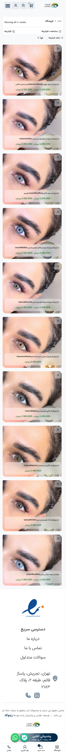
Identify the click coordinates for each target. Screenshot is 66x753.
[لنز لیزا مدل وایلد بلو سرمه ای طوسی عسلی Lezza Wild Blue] (33, 232)
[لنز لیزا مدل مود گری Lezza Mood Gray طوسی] (33, 178)
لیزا (41, 38)
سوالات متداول (33, 657)
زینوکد (8, 715)
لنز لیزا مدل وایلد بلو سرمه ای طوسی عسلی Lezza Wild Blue (37, 247)
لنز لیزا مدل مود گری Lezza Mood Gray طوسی (41, 193)
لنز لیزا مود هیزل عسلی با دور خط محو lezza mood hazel (38, 356)
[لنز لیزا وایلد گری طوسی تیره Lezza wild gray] (33, 396)
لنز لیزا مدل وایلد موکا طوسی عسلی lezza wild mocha (38, 302)
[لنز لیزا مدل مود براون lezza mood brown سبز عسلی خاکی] (33, 69)
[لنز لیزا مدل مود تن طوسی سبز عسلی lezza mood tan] (33, 123)
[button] (7, 5)
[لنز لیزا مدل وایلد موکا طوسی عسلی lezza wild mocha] (33, 287)
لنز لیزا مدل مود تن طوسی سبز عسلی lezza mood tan (39, 139)
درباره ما (33, 639)
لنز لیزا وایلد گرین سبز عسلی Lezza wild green (41, 465)
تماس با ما (33, 648)
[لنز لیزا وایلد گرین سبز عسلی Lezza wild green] (33, 450)
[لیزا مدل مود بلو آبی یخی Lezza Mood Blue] (33, 559)
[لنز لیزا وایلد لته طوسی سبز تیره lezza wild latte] (33, 504)
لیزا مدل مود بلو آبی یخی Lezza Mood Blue (42, 574)
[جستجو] (23, 5)
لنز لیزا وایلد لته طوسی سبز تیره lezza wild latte (41, 520)
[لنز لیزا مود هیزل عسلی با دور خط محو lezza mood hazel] (33, 341)
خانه (59, 21)
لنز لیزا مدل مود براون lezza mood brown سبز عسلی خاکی (37, 84)
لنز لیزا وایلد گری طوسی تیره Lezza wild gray (42, 411)
